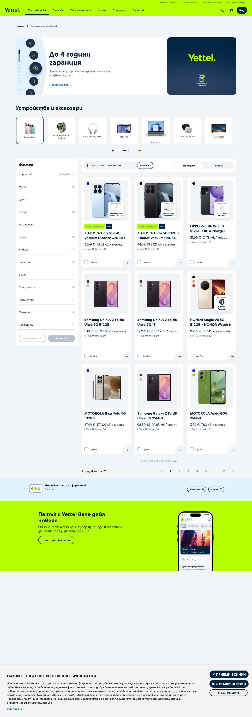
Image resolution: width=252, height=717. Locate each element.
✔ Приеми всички (229, 674)
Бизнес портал (168, 2)
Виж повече (14, 708)
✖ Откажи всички (229, 684)
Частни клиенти (236, 2)
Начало (20, 26)
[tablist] (86, 10)
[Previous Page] (161, 471)
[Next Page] (232, 471)
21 (224, 471)
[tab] (37, 10)
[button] (47, 174)
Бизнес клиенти (212, 2)
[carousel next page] (139, 150)
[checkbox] (86, 262)
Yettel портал (190, 2)
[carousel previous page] (112, 150)
